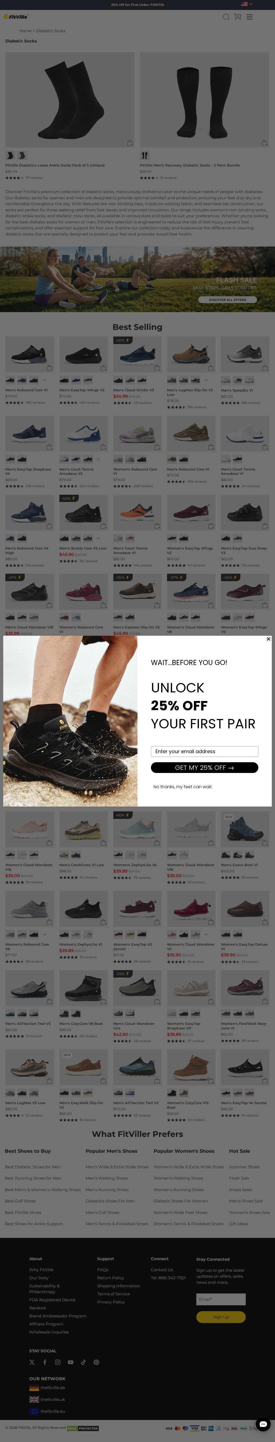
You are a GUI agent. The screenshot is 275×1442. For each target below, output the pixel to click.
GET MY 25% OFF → (204, 767)
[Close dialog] (268, 639)
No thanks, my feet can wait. (183, 787)
